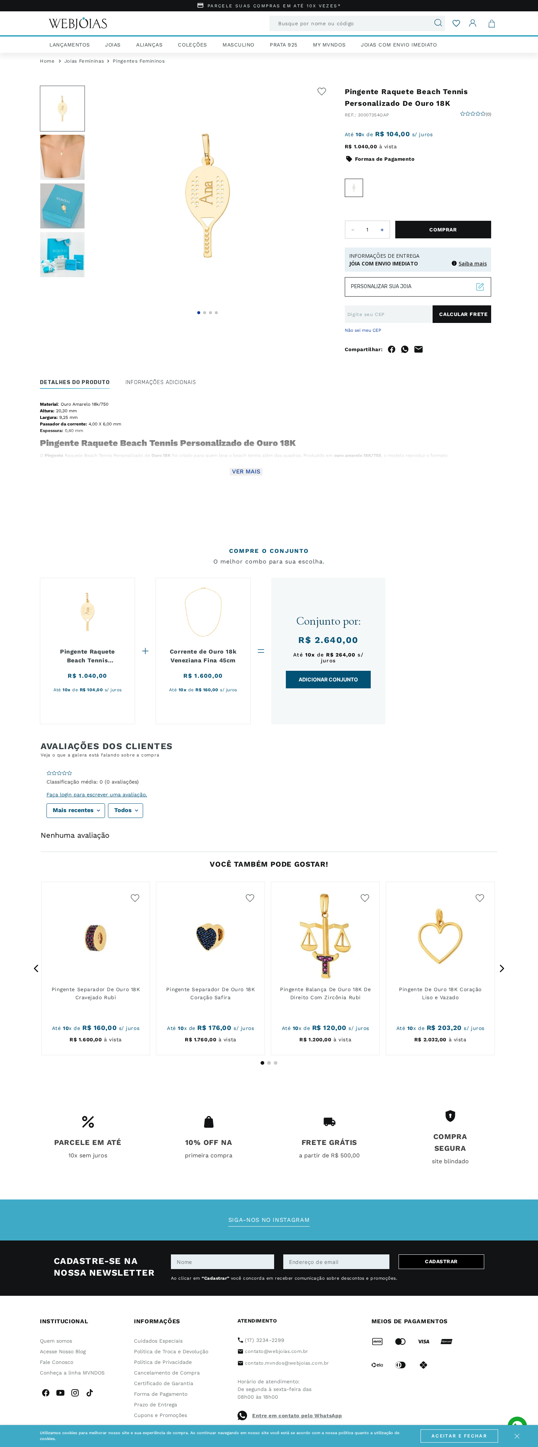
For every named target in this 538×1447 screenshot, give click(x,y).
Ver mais (246, 471)
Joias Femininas (84, 61)
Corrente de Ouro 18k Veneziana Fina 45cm (203, 656)
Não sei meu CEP (363, 330)
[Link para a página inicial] (47, 61)
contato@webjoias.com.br (276, 1351)
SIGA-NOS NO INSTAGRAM (269, 1219)
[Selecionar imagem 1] (62, 108)
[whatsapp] (404, 349)
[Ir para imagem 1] (198, 312)
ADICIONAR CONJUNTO (328, 679)
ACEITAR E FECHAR (459, 1436)
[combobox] (357, 23)
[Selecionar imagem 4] (62, 255)
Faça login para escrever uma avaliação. (96, 794)
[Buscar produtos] (435, 23)
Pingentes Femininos (139, 61)
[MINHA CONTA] (472, 23)
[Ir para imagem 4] (216, 312)
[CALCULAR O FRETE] (462, 314)
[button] (207, 195)
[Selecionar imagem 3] (62, 206)
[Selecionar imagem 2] (62, 157)
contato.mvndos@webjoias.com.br (287, 1363)
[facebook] (391, 349)
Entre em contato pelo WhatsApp (297, 1415)
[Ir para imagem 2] (204, 312)
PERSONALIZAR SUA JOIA (381, 286)
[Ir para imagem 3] (210, 312)
